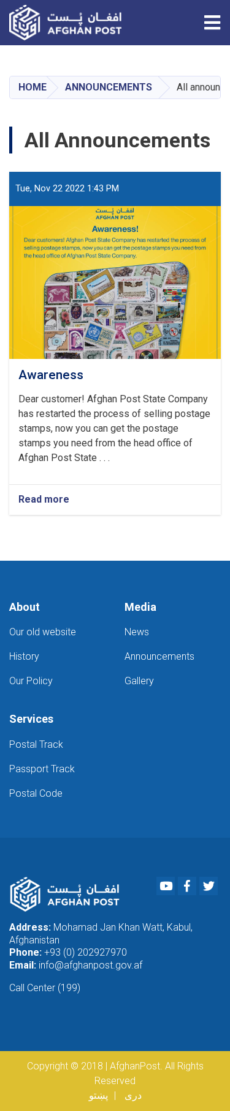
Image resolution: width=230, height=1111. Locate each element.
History (24, 656)
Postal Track (36, 744)
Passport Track (42, 769)
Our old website (42, 632)
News (137, 632)
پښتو (98, 1095)
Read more (43, 499)
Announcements (108, 87)
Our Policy (31, 681)
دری (133, 1095)
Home (32, 87)
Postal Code (36, 793)
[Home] (68, 22)
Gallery (139, 681)
